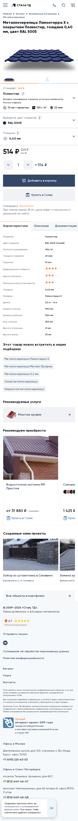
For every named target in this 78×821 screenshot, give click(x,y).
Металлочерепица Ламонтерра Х (27, 358)
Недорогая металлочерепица (24, 389)
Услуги (7, 675)
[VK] (5, 643)
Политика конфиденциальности (23, 658)
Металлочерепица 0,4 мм (21, 373)
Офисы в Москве (14, 743)
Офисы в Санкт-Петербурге (22, 769)
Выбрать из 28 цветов (39, 120)
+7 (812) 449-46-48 (16, 797)
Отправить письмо (15, 634)
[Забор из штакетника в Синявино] (30, 564)
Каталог (8, 668)
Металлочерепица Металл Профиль (28, 366)
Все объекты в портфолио (25, 596)
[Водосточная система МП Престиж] (30, 480)
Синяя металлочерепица (21, 381)
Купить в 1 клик (22, 518)
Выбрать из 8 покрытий (36, 99)
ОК (51, 808)
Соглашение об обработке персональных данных (36, 651)
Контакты (9, 682)
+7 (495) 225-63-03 (15, 759)
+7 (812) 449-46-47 (15, 781)
